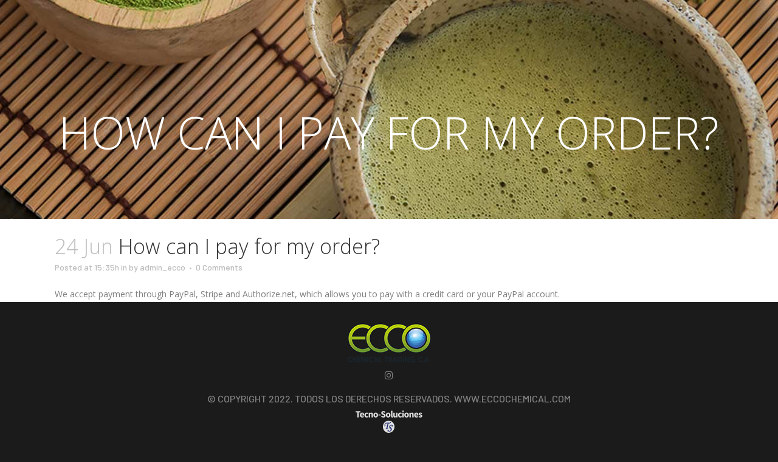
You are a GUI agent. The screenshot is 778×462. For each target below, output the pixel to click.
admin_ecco (162, 267)
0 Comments (219, 267)
